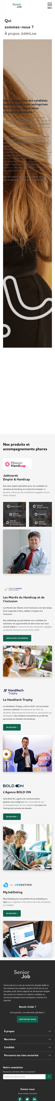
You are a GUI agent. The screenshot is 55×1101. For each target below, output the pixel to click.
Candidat (9, 1047)
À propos (9, 1031)
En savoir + (12, 727)
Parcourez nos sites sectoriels (21, 1055)
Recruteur (10, 1039)
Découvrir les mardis (17, 638)
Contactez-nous (27, 1019)
